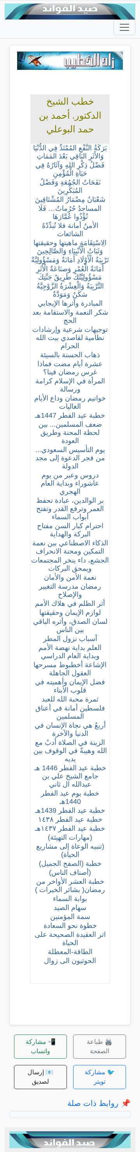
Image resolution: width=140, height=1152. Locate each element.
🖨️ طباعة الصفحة (99, 1046)
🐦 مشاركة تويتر (100, 1077)
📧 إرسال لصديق (40, 1077)
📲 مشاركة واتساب (41, 1046)
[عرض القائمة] (124, 27)
